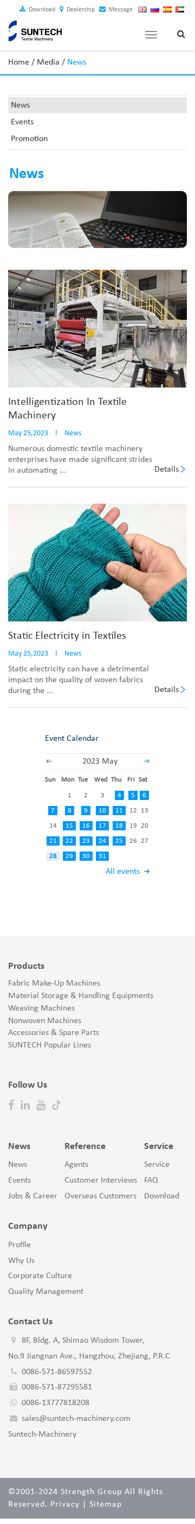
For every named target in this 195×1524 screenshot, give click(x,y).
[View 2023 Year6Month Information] (147, 761)
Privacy (65, 1504)
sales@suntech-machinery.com (76, 1418)
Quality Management (45, 1291)
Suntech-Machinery (42, 1434)
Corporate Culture (40, 1276)
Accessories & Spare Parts (53, 1032)
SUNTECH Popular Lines (49, 1045)
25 (119, 840)
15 (69, 825)
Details (166, 469)
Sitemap (105, 1504)
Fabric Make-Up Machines (54, 983)
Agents (76, 1164)
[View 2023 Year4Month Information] (49, 761)
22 (69, 840)
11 (119, 810)
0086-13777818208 (55, 1403)
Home (18, 62)
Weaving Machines (41, 1008)
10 (102, 810)
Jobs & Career (32, 1196)
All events (123, 871)
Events (22, 122)
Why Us (21, 1260)
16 (86, 825)
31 (102, 856)
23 (86, 840)
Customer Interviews (100, 1180)
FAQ (151, 1180)
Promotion (29, 139)
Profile (19, 1245)
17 (102, 825)
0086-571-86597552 (57, 1372)
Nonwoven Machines (44, 1021)
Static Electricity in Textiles (67, 636)
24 (102, 840)
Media (48, 62)
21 (53, 840)
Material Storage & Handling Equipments (80, 996)
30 (86, 856)
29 (69, 856)
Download (41, 10)
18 (119, 825)
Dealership (80, 10)
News (20, 105)
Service (157, 1164)
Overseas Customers (100, 1196)
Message (120, 10)
